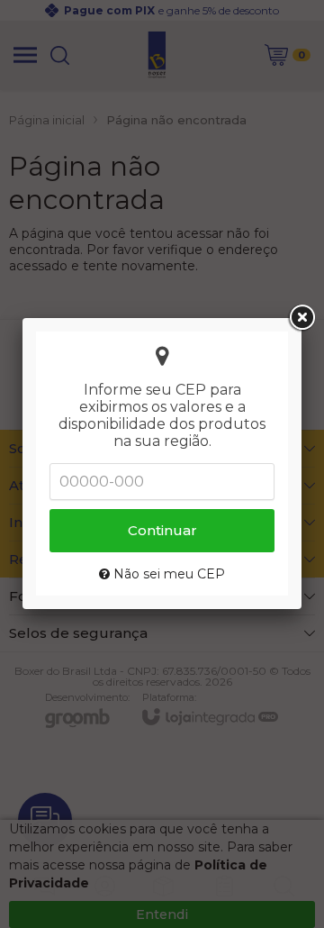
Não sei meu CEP (167, 574)
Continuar (162, 530)
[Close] (301, 318)
